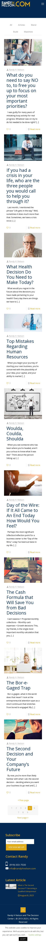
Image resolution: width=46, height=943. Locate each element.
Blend (33, 25)
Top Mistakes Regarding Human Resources (20, 349)
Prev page (24, 800)
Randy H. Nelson (16, 69)
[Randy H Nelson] (16, 4)
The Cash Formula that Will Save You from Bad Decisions (20, 602)
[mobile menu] (43, 4)
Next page (22, 817)
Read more (35, 129)
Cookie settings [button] (34, 934)
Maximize (28, 31)
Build (15, 31)
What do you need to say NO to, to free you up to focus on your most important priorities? (22, 90)
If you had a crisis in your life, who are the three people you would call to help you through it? (23, 185)
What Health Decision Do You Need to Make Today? (20, 274)
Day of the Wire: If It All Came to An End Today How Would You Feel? (23, 515)
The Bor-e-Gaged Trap (18, 685)
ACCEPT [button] (23, 939)
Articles (21, 25)
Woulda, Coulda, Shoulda (15, 433)
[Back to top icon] (23, 909)
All (11, 25)
